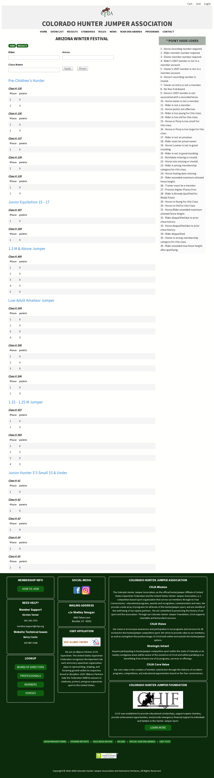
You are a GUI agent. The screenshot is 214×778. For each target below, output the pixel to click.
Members (30, 684)
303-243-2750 (30, 620)
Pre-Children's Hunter (26, 80)
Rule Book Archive (103, 741)
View (12, 45)
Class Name (15, 64)
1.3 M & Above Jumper (26, 248)
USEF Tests (165, 741)
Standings (88, 31)
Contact (168, 31)
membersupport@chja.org (30, 626)
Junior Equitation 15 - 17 (28, 202)
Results (72, 31)
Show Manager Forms (55, 741)
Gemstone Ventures (129, 770)
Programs (152, 31)
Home (43, 31)
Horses (30, 693)
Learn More (158, 727)
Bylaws (121, 741)
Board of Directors (30, 667)
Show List (57, 31)
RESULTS (23, 45)
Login (207, 3)
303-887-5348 (30, 642)
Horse (66, 52)
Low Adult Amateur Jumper (31, 300)
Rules (102, 31)
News (113, 31)
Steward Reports (80, 741)
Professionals (30, 676)
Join (198, 3)
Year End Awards (131, 31)
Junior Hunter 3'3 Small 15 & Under (37, 472)
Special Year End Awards (142, 741)
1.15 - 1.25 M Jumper (25, 402)
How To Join (30, 589)
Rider (11, 52)
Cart (189, 3)
